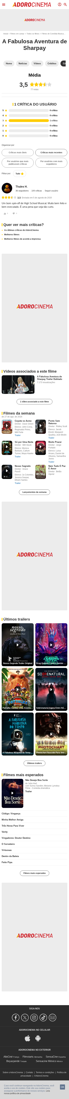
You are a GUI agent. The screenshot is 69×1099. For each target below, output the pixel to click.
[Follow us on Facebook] (16, 1017)
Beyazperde (13, 1061)
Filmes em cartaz (17, 34)
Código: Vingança (11, 813)
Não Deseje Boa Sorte (36, 780)
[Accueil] (31, 4)
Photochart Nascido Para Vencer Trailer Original (51, 752)
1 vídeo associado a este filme (34, 401)
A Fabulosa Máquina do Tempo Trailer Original (18, 752)
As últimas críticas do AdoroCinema (21, 230)
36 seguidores (22, 191)
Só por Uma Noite (24, 442)
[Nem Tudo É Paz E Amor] (40, 472)
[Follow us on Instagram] (34, 1017)
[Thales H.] (7, 188)
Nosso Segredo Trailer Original (17, 663)
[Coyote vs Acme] (7, 427)
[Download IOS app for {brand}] (29, 1038)
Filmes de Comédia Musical (53, 34)
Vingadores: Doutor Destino (16, 838)
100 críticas (36, 191)
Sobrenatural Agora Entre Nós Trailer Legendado (51, 708)
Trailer (18, 435)
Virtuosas (7, 850)
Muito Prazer (55, 442)
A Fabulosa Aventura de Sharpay (34, 44)
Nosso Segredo (23, 466)
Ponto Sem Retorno (54, 422)
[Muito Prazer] (40, 448)
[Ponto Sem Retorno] (40, 427)
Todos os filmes (33, 34)
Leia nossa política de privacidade (27, 1092)
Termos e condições (45, 1072)
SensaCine (52, 1056)
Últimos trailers (34, 763)
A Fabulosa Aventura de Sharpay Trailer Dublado (49, 377)
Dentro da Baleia (10, 856)
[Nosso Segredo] (7, 472)
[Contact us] (53, 1017)
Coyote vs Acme (23, 421)
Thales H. (21, 186)
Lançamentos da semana (34, 492)
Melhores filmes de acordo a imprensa (22, 239)
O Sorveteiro (8, 844)
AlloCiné (8, 1056)
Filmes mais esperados (34, 873)
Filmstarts (28, 1056)
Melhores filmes (11, 234)
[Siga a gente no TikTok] (44, 1017)
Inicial (5, 34)
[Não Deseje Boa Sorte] (12, 793)
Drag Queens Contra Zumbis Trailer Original (51, 663)
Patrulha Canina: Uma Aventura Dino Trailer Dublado (18, 708)
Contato (29, 1072)
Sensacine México (46, 1061)
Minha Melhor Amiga (12, 819)
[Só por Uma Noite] (7, 448)
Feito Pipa (7, 862)
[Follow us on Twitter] (25, 1017)
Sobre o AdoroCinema (13, 1072)
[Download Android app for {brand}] (40, 1038)
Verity (5, 832)
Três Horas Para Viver (13, 826)
